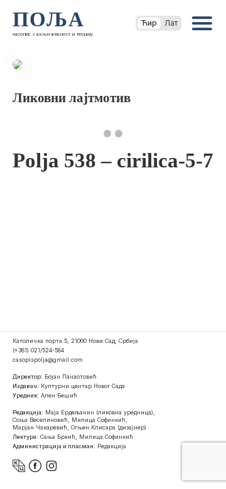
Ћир (149, 23)
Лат (171, 23)
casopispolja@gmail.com (48, 359)
